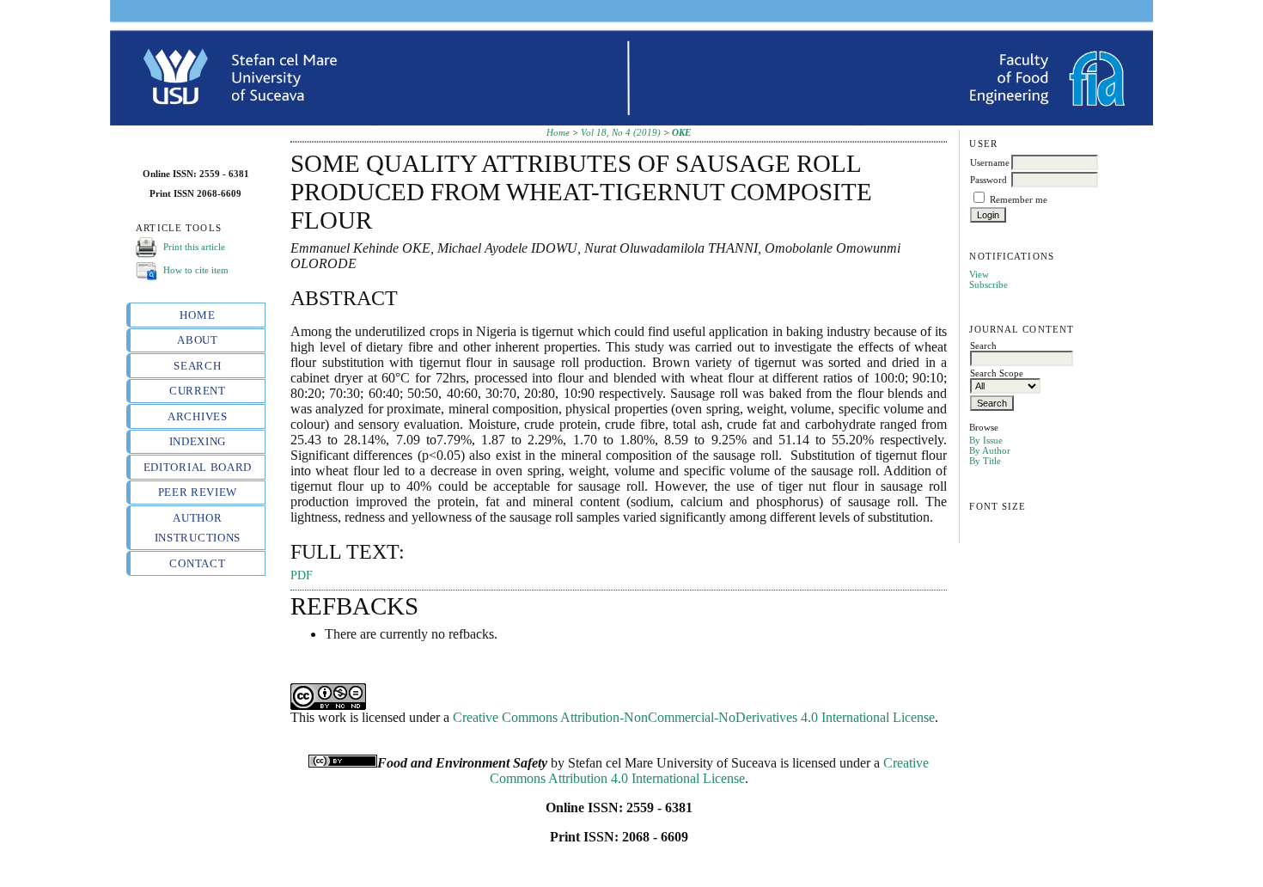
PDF (301, 575)
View (979, 274)
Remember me (1018, 199)
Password (988, 179)
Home (197, 315)
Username (990, 162)
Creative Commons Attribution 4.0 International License (710, 770)
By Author (989, 450)
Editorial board (197, 467)
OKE (681, 132)
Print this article (194, 247)
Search (197, 365)
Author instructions (198, 527)
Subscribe (988, 284)
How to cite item (196, 270)
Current (197, 390)
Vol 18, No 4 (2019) (621, 132)
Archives (197, 416)
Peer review (197, 492)
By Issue (986, 440)
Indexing (197, 441)
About (197, 339)
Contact (197, 563)
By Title (985, 461)
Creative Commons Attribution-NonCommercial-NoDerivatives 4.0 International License (694, 717)
